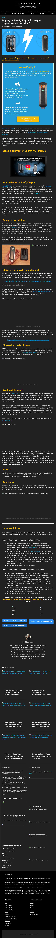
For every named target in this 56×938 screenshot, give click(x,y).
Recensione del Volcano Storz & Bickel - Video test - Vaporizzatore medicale (41, 724)
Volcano (48, 186)
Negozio (3, 13)
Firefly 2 (11, 129)
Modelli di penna (8, 907)
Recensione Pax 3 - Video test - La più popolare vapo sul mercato (41, 756)
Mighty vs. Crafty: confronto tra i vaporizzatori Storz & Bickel (41, 692)
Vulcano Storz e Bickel (8, 858)
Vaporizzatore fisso (31, 11)
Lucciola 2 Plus (6, 420)
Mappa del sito (8, 923)
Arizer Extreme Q (7, 862)
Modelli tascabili (8, 905)
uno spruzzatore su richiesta (41, 291)
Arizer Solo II (6, 860)
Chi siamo (7, 914)
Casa (2, 11)
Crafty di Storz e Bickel (8, 851)
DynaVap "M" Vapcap (35, 767)
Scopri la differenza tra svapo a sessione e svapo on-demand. (28, 340)
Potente (4, 129)
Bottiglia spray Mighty (30, 352)
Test (3, 17)
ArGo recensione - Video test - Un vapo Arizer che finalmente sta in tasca (13, 724)
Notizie (6, 912)
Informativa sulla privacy (10, 916)
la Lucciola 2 (15, 393)
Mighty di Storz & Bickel (9, 848)
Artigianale (32, 909)
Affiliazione (7, 921)
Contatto (7, 925)
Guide (42, 13)
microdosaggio (35, 551)
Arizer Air (5, 867)
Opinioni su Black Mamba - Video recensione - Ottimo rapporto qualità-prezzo (14, 756)
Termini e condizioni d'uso (10, 918)
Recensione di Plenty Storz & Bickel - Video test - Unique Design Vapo (14, 692)
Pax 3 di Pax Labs (7, 865)
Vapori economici (34, 914)
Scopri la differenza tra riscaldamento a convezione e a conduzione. (28, 281)
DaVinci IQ (5, 855)
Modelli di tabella (8, 909)
